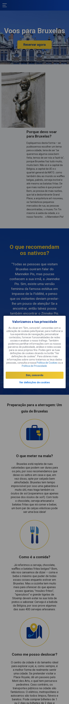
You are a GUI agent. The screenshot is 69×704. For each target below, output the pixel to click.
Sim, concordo (34, 375)
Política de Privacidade (34, 365)
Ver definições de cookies (34, 382)
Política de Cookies (47, 362)
